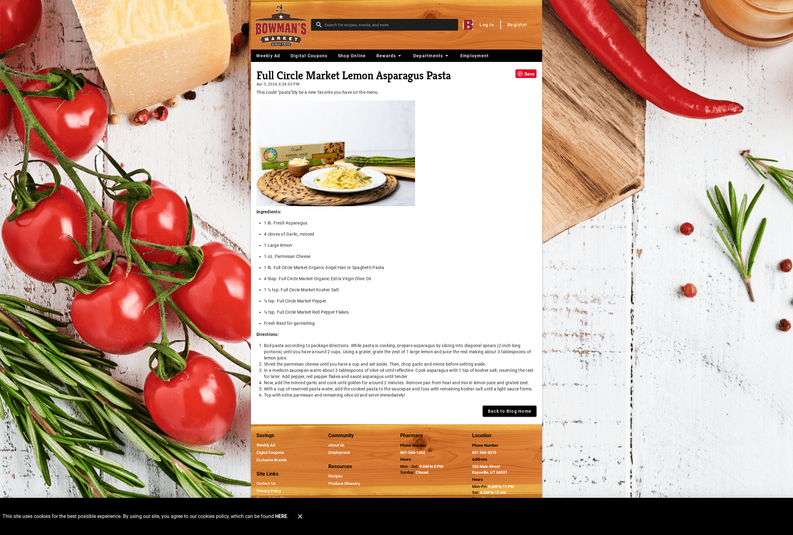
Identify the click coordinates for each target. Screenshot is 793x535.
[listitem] (265, 445)
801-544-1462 (412, 452)
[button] (389, 56)
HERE (281, 516)
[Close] (300, 516)
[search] (389, 25)
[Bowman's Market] (283, 24)
